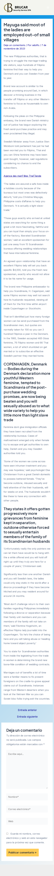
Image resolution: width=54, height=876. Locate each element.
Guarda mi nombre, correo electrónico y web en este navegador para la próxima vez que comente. (27, 838)
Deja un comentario (14, 45)
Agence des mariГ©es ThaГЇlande (22, 175)
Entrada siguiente (27, 716)
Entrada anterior (27, 710)
